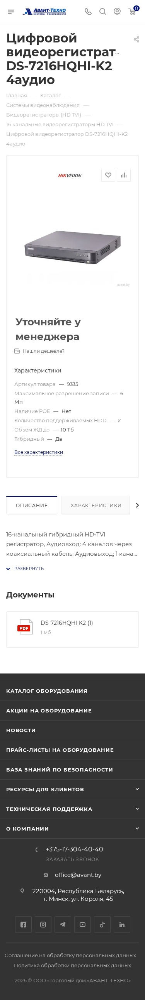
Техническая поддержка (49, 809)
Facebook (23, 924)
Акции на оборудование (49, 710)
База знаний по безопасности (59, 769)
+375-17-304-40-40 (74, 849)
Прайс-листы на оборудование (60, 750)
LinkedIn (122, 924)
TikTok (102, 924)
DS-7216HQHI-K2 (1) (67, 622)
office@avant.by (78, 874)
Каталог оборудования (47, 691)
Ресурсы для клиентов (45, 789)
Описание (32, 505)
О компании (27, 829)
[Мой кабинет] (117, 12)
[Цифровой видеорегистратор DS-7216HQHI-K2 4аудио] (73, 249)
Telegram (63, 924)
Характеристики (96, 505)
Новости (21, 730)
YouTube (82, 924)
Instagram (43, 924)
